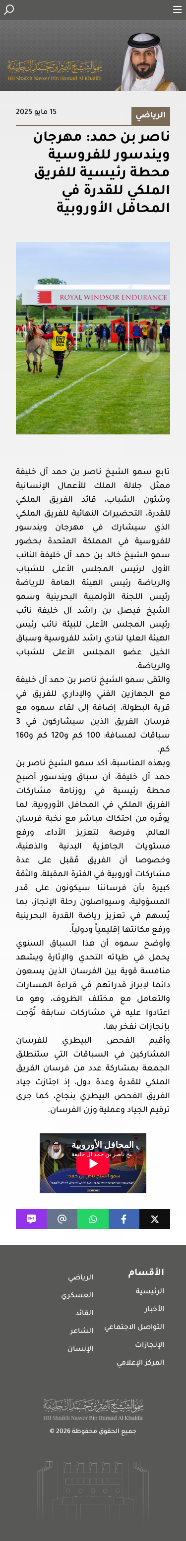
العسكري (77, 1296)
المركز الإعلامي (140, 1364)
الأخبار (154, 1310)
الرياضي (80, 1278)
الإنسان (80, 1350)
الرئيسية (150, 1292)
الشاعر (81, 1332)
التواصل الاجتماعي (134, 1328)
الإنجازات (149, 1346)
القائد (84, 1314)
